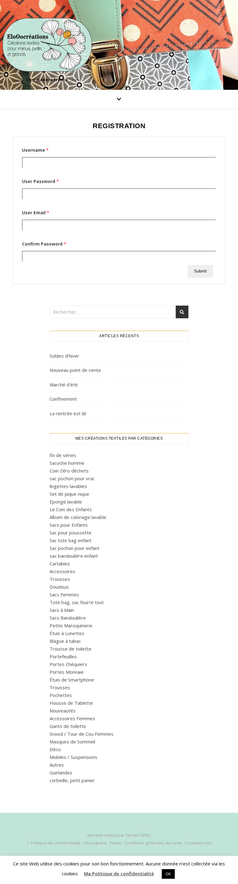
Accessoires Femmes (72, 718)
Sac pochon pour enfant (74, 548)
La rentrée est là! (68, 413)
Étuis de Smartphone (72, 680)
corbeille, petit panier (72, 780)
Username (35, 150)
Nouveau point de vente (75, 370)
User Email (35, 213)
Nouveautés (63, 711)
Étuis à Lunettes (67, 633)
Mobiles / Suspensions (73, 757)
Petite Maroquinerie (71, 625)
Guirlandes (61, 772)
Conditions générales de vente (153, 843)
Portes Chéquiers (68, 664)
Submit (200, 271)
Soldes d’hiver (64, 356)
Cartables (60, 563)
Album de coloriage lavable (78, 517)
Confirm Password (44, 244)
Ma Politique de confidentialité (119, 873)
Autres (57, 765)
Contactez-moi (198, 843)
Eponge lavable (66, 502)
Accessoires (62, 571)
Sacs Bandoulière (68, 618)
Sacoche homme (67, 463)
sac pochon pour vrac (72, 478)
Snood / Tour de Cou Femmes (81, 734)
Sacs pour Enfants (69, 525)
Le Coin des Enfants (71, 509)
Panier (115, 843)
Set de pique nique (69, 494)
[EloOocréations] (46, 44)
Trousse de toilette (70, 649)
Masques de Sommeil (72, 741)
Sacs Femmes (64, 594)
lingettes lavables (68, 486)
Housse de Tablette (71, 703)
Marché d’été (64, 384)
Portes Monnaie (67, 672)
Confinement (63, 399)
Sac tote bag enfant (70, 540)
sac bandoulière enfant (74, 556)
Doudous (59, 587)
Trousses (60, 579)
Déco (55, 749)
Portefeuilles (63, 656)
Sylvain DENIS (138, 835)
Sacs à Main (62, 610)
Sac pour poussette (70, 532)
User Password (40, 181)
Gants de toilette (68, 726)
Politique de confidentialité (55, 843)
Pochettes (61, 695)
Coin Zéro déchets (69, 471)
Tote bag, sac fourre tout (77, 602)
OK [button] (168, 874)
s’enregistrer (95, 843)
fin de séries (63, 455)
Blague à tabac (65, 641)
